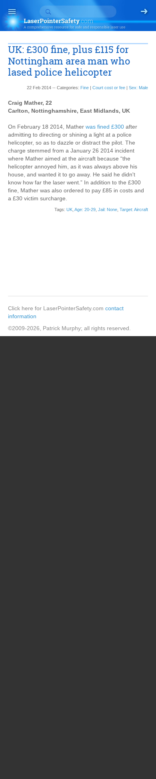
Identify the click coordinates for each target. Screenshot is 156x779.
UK (69, 209)
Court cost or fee (108, 87)
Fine (84, 87)
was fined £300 (105, 126)
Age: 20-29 (85, 209)
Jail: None (107, 209)
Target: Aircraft (134, 209)
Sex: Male (138, 87)
